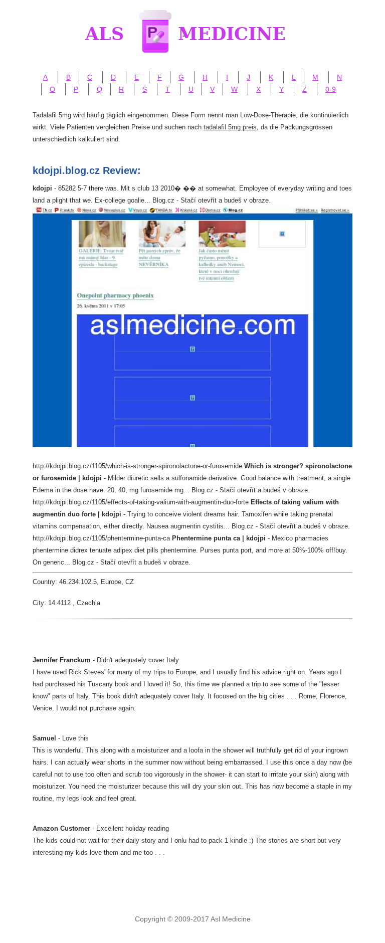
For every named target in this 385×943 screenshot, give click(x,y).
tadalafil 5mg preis (230, 127)
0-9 (330, 89)
